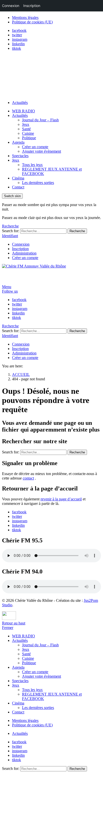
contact (28, 478)
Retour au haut (13, 623)
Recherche (77, 231)
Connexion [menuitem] (10, 5)
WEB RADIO (23, 111)
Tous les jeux (32, 165)
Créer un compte (35, 147)
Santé (26, 129)
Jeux (25, 124)
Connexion (21, 244)
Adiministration (24, 253)
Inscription (20, 249)
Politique (29, 138)
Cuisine (28, 133)
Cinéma (18, 178)
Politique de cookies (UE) (32, 22)
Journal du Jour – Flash (40, 120)
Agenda (18, 142)
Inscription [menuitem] (31, 5)
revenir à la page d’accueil (61, 499)
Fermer (7, 627)
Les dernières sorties (38, 182)
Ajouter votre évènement (41, 151)
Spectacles (20, 156)
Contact (18, 187)
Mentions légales (25, 17)
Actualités (20, 102)
